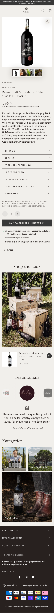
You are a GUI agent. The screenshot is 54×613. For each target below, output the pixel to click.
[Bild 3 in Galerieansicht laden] (30, 72)
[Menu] (4, 10)
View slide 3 (15, 344)
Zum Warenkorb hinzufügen (27, 223)
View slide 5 (25, 344)
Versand (13, 107)
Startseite (7, 83)
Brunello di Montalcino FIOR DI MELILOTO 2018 (31, 356)
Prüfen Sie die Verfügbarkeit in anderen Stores (27, 241)
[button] (42, 10)
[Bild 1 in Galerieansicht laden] (15, 72)
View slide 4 (20, 344)
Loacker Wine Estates (22, 606)
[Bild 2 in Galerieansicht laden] (23, 72)
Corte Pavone (8, 88)
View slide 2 (9, 344)
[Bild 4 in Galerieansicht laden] (38, 72)
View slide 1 (4, 344)
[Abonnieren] (50, 555)
